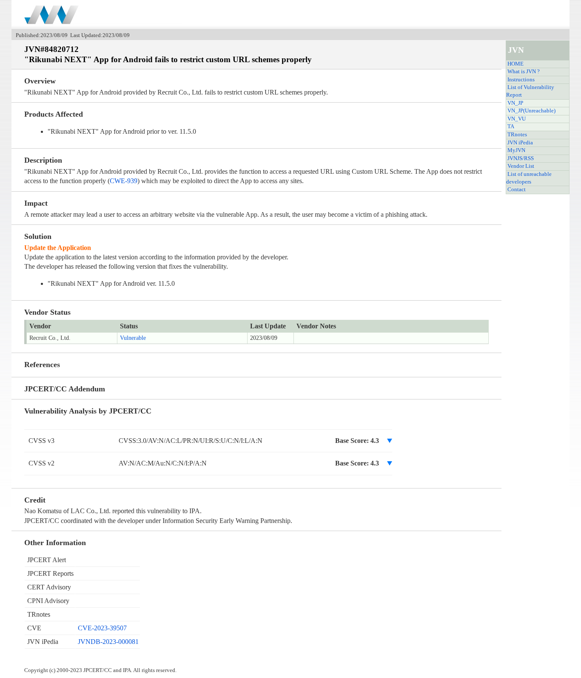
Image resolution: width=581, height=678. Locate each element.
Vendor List (520, 166)
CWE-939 (123, 180)
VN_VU (516, 119)
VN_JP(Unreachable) (531, 111)
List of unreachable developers (529, 178)
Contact (516, 189)
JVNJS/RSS (520, 158)
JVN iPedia (520, 143)
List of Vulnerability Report (530, 91)
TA (510, 126)
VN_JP (515, 103)
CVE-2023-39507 (102, 628)
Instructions (521, 80)
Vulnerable (133, 338)
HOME (515, 64)
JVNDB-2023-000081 (108, 641)
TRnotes (517, 135)
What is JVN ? (523, 72)
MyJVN (516, 150)
